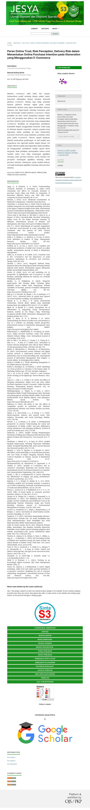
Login (82, 2)
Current (34, 28)
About (55, 28)
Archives (45, 28)
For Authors (11, 761)
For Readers (11, 757)
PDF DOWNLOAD (64, 67)
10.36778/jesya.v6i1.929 (19, 79)
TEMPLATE (45, 678)
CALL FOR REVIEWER (45, 682)
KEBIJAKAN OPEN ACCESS (45, 659)
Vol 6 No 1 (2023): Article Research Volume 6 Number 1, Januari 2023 (49, 43)
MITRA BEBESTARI (45, 639)
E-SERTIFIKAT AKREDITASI (45, 628)
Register (74, 2)
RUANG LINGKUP (45, 643)
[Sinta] (45, 623)
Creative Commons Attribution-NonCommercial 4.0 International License (68, 180)
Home (9, 43)
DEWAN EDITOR (45, 635)
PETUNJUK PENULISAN (45, 666)
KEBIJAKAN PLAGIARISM (45, 662)
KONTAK (45, 632)
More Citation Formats (66, 136)
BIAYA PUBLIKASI (45, 655)
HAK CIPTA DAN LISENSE (45, 674)
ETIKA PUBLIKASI (45, 651)
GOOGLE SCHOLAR (45, 670)
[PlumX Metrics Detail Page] (61, 81)
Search (55, 33)
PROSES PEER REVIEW (44, 647)
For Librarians (12, 764)
